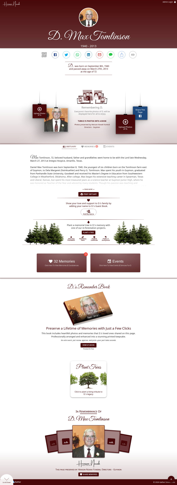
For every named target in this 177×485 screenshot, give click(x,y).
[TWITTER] (66, 54)
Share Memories (89, 474)
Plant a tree (88, 233)
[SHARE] (121, 54)
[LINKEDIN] (88, 54)
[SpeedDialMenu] (171, 479)
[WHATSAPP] (77, 54)
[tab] (69, 146)
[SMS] (110, 54)
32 (86, 254)
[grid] (88, 113)
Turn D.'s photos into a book (92, 121)
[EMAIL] (99, 54)
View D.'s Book (88, 345)
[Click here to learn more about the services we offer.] (88, 463)
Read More (88, 189)
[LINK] (132, 54)
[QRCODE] (44, 54)
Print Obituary (90, 194)
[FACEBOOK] (55, 54)
